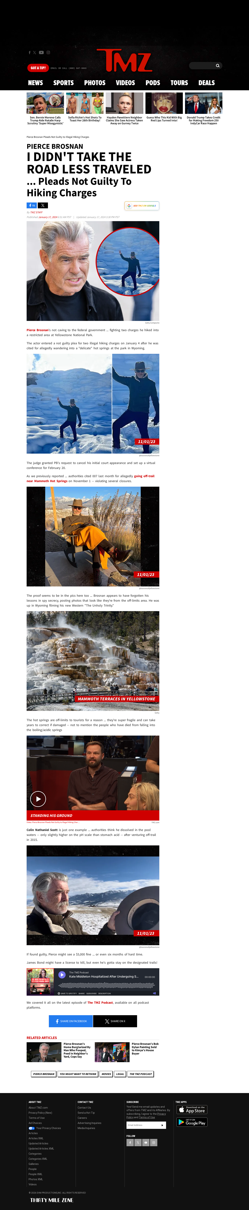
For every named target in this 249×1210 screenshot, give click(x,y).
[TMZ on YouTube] (145, 1142)
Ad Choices (35, 1123)
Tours (179, 83)
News (35, 83)
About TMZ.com (38, 1107)
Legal (120, 1074)
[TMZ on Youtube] (41, 52)
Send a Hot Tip (86, 1112)
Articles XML (36, 1138)
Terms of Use (37, 1117)
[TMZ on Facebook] (30, 52)
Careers (82, 1117)
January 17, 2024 (48, 217)
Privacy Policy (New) (40, 1112)
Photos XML (36, 1179)
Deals (207, 83)
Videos (125, 83)
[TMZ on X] (35, 52)
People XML (35, 1174)
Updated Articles (38, 1143)
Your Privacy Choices (48, 1128)
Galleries (34, 1163)
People (33, 1169)
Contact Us (84, 1107)
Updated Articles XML (41, 1148)
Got (38, 68)
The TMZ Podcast (140, 1074)
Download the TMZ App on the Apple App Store (191, 1109)
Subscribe (162, 1125)
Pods (153, 83)
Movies (106, 1074)
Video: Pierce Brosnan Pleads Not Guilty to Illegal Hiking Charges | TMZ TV (53, 822)
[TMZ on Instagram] (48, 52)
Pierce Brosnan (43, 1074)
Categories (35, 1153)
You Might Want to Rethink (78, 1074)
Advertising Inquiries (89, 1123)
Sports (63, 83)
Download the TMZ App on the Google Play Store (191, 1122)
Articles (33, 1133)
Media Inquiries (86, 1128)
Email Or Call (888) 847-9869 (68, 68)
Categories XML (38, 1158)
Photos (94, 83)
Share (73, 1021)
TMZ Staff (36, 212)
